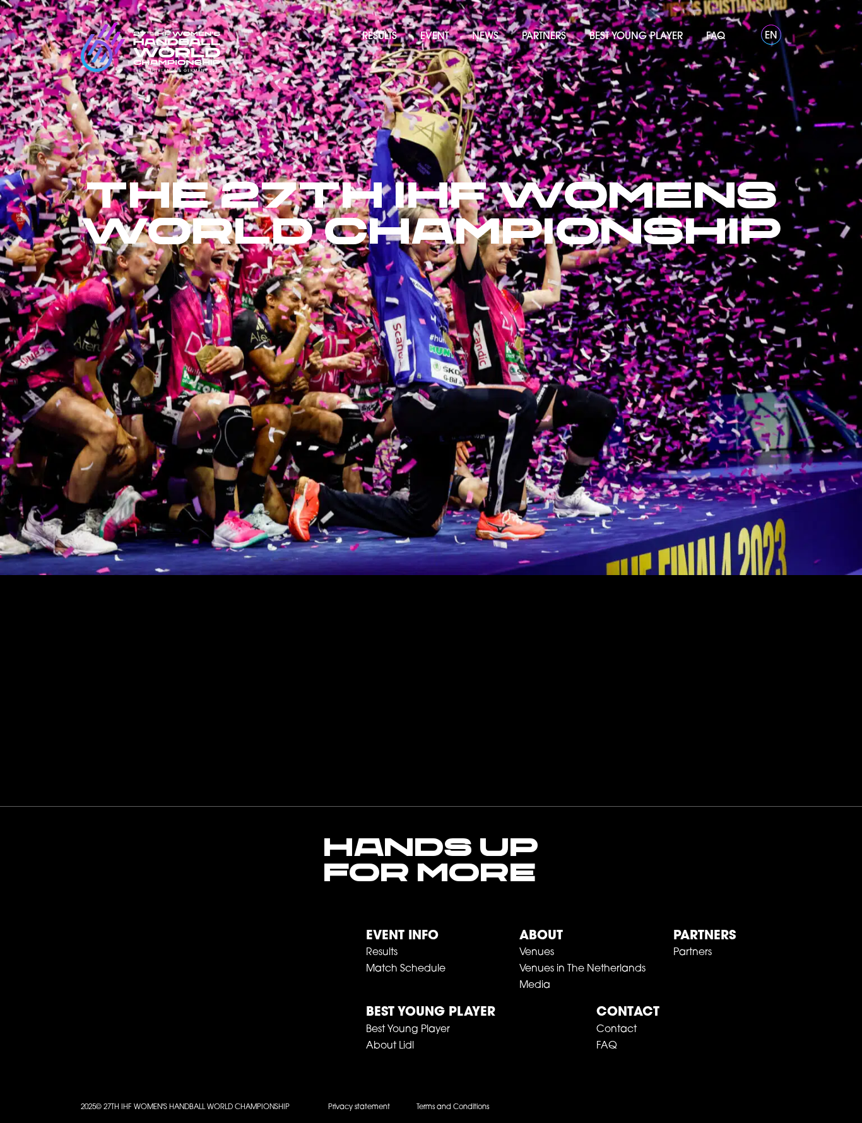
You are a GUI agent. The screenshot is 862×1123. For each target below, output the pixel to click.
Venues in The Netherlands (582, 969)
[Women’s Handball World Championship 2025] (150, 47)
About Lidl (390, 1046)
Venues (536, 953)
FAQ (606, 1046)
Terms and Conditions (452, 1107)
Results (382, 953)
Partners (704, 936)
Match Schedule (406, 969)
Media (534, 985)
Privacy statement (359, 1107)
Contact (616, 1030)
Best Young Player (430, 1012)
